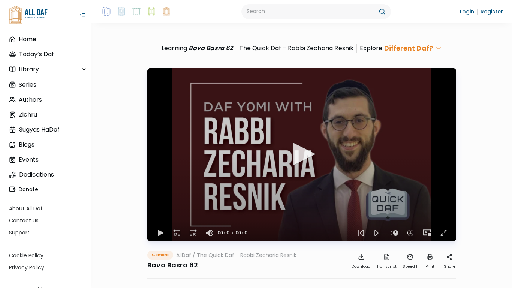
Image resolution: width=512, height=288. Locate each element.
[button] (467, 11)
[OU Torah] (106, 12)
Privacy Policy (26, 267)
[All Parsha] (151, 12)
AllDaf (183, 255)
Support (19, 232)
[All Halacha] (136, 12)
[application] (301, 154)
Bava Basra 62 (211, 48)
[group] (209, 233)
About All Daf (26, 208)
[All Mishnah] (121, 12)
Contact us (24, 220)
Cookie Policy (26, 255)
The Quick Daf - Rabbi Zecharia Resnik (246, 255)
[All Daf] (166, 12)
